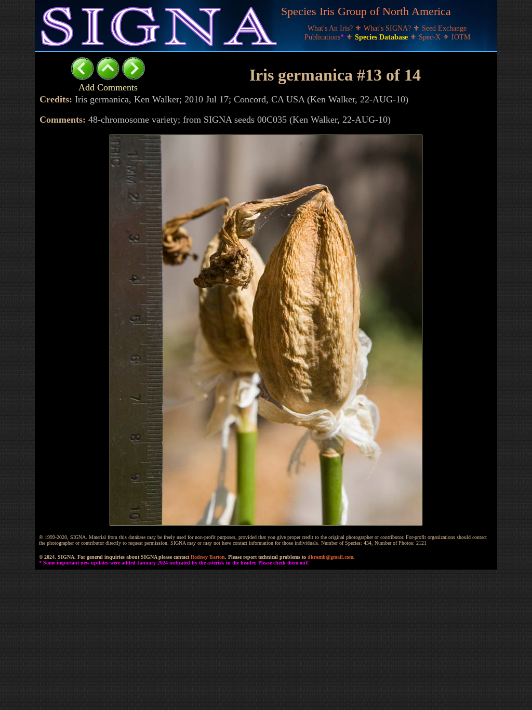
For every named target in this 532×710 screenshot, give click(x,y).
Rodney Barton (208, 557)
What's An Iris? (331, 28)
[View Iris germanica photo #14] (133, 77)
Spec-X (431, 37)
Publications (324, 37)
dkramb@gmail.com (330, 557)
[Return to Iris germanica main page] (107, 77)
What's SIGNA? (388, 28)
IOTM (460, 37)
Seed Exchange (444, 28)
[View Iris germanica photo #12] (82, 77)
